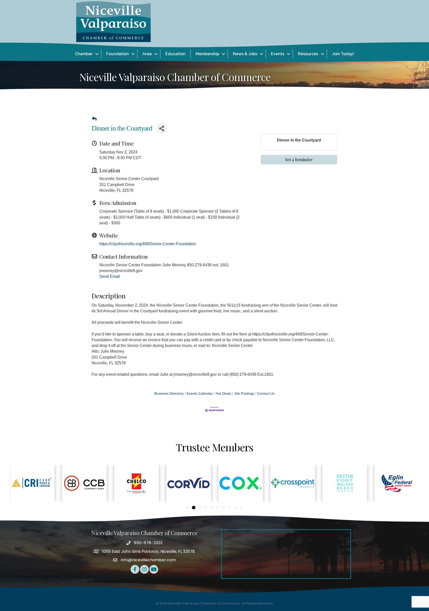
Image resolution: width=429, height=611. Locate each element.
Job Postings (244, 393)
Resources (308, 53)
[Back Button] (94, 119)
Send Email (109, 276)
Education (175, 53)
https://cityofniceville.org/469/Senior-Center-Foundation (147, 244)
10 (241, 507)
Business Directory (169, 393)
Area (147, 53)
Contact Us (266, 393)
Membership (207, 53)
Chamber (84, 53)
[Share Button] (161, 128)
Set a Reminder (299, 159)
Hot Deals (223, 393)
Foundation (117, 53)
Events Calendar (200, 393)
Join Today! (343, 53)
